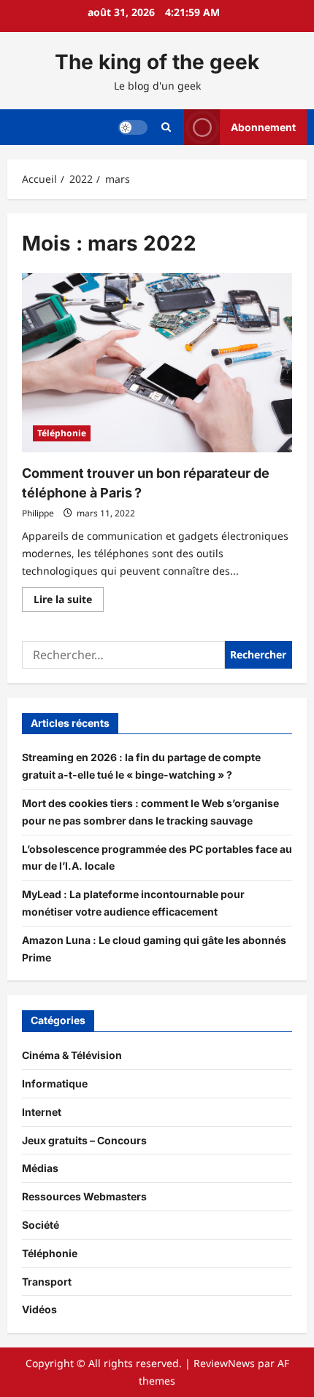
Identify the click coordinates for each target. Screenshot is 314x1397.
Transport (47, 1281)
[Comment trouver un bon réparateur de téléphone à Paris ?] (157, 363)
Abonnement (263, 126)
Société (40, 1225)
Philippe (38, 513)
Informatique (55, 1083)
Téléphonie (61, 433)
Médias (40, 1168)
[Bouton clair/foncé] (133, 126)
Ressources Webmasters (84, 1196)
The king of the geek (157, 62)
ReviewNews (224, 1363)
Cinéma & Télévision (72, 1055)
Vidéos (39, 1309)
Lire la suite (69, 601)
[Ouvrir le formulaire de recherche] (166, 127)
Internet (41, 1112)
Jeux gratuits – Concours (84, 1140)
